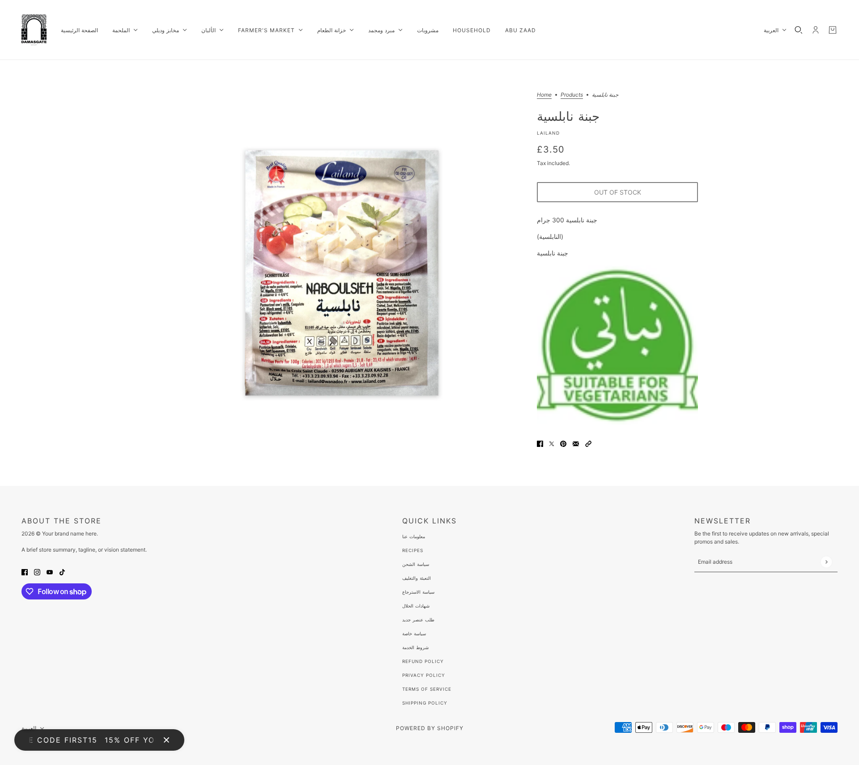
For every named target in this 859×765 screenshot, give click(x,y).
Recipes (412, 550)
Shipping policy (424, 703)
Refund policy (423, 661)
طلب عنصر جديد (418, 619)
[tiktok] (62, 571)
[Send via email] (576, 443)
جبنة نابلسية (568, 115)
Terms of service (426, 689)
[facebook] (24, 571)
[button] (588, 443)
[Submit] (826, 562)
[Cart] (833, 30)
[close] (166, 740)
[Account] (816, 30)
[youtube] (49, 571)
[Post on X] (551, 443)
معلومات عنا (413, 536)
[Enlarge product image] (342, 273)
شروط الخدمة (415, 647)
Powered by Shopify (430, 728)
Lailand (548, 133)
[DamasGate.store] (34, 30)
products (572, 95)
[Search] (799, 30)
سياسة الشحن (415, 564)
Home (544, 95)
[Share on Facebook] (540, 443)
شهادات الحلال (416, 605)
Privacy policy (423, 675)
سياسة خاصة (414, 633)
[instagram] (37, 571)
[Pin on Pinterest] (563, 443)
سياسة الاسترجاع (418, 592)
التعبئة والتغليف (416, 578)
